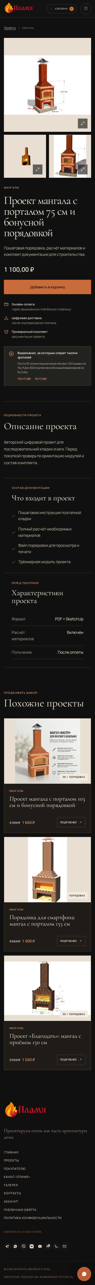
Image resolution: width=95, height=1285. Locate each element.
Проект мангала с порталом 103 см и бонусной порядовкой (47, 802)
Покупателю (15, 1169)
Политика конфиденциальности (33, 1218)
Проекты (10, 28)
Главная (11, 1152)
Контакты (12, 1193)
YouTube (24, 378)
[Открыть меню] (86, 8)
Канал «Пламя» (17, 1177)
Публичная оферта (20, 1210)
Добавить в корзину (47, 287)
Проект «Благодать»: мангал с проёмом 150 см (45, 1039)
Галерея (11, 1185)
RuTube (41, 378)
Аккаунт (11, 1201)
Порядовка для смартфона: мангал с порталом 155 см (42, 920)
